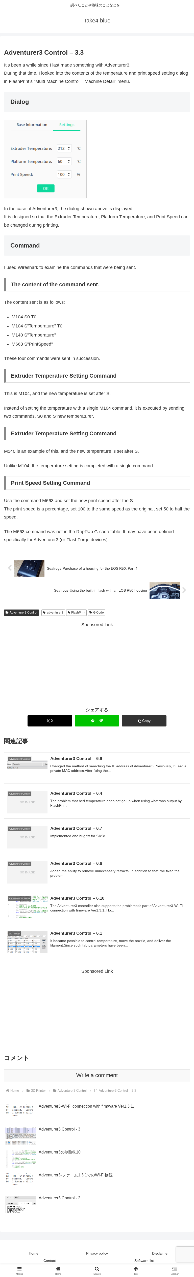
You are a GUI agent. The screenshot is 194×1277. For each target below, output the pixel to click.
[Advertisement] (97, 664)
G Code (98, 612)
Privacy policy (97, 1253)
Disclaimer (160, 1253)
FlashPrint (78, 612)
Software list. (144, 1261)
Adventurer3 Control (23, 612)
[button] (144, 720)
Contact (49, 1261)
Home (33, 1253)
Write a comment (97, 1075)
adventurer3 (55, 612)
